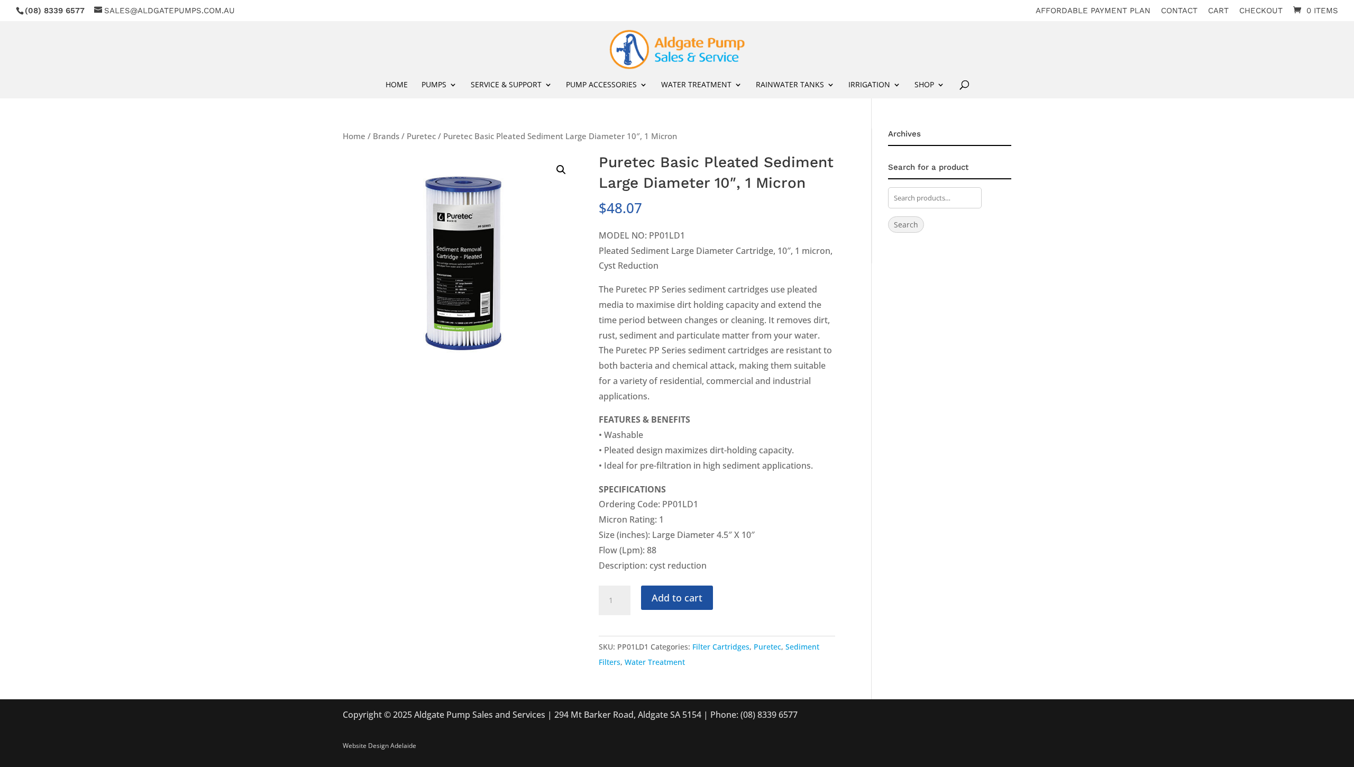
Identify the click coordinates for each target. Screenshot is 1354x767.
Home (397, 85)
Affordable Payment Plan (1093, 11)
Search (906, 225)
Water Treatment (655, 662)
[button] (561, 169)
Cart (1218, 11)
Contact (1179, 11)
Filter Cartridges (720, 647)
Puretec (421, 136)
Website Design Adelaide (379, 745)
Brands (386, 136)
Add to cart (677, 597)
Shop (924, 85)
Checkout (1261, 11)
